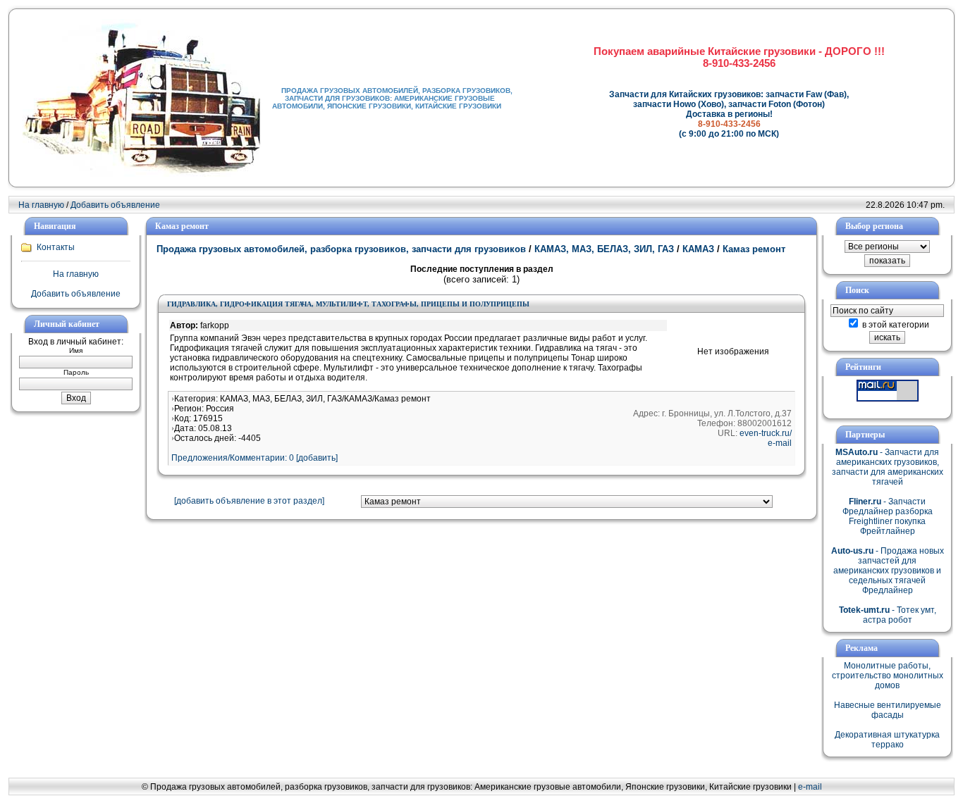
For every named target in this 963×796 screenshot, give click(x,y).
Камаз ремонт (752, 249)
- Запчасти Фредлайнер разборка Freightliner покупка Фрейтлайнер (887, 516)
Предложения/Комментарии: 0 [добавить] (254, 458)
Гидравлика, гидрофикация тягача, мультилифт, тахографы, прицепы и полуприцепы (348, 304)
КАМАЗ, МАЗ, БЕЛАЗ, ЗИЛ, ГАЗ (604, 249)
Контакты (56, 247)
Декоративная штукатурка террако (887, 740)
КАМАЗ (698, 249)
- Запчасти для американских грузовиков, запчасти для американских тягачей (887, 467)
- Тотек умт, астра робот (887, 615)
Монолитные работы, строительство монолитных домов (887, 675)
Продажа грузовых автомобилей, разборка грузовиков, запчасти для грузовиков (343, 249)
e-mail (780, 443)
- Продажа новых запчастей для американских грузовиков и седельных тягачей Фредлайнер (887, 570)
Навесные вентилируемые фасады (887, 710)
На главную (41, 205)
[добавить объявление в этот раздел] (249, 501)
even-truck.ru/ (766, 433)
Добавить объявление (115, 205)
